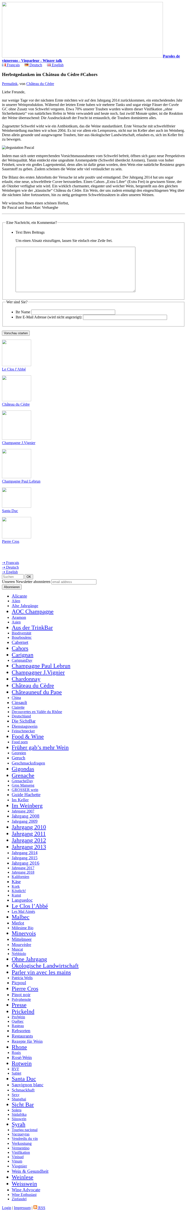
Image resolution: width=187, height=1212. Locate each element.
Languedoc (22, 900)
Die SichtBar (24, 721)
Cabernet (20, 642)
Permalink (10, 84)
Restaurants (22, 1036)
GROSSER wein (25, 790)
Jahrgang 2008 (25, 816)
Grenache (23, 775)
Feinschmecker (23, 731)
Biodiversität (21, 633)
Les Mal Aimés (23, 911)
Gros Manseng (23, 785)
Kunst (16, 895)
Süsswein (19, 1119)
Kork (16, 886)
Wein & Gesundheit (30, 1171)
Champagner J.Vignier (38, 672)
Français (13, 65)
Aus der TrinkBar (32, 627)
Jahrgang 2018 (23, 872)
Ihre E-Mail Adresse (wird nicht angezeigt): (49, 317)
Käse (16, 881)
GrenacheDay (22, 781)
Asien (16, 622)
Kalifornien (20, 877)
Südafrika (19, 1114)
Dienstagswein (24, 726)
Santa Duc (10, 511)
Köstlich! (19, 891)
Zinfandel (19, 1199)
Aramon (19, 617)
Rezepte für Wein (27, 1041)
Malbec (20, 917)
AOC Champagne (33, 611)
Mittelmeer (22, 939)
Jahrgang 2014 (24, 852)
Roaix (16, 1052)
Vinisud (18, 1157)
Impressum (22, 1208)
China (16, 698)
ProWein (18, 1017)
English (57, 65)
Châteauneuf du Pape (37, 692)
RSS (41, 1208)
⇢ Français (10, 563)
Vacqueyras (20, 1134)
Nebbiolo (19, 954)
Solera (16, 1110)
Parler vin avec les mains (41, 972)
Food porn (20, 742)
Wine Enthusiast (24, 1195)
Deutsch (35, 65)
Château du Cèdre (40, 84)
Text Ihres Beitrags (30, 232)
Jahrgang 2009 (24, 821)
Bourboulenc (22, 637)
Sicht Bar (23, 1104)
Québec (18, 1021)
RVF (15, 1069)
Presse (19, 1005)
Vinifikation (21, 1152)
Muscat (17, 949)
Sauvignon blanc (27, 1084)
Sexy (15, 1095)
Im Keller (20, 799)
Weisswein (24, 1184)
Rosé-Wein (22, 1057)
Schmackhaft (23, 1090)
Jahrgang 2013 (29, 847)
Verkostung (22, 1143)
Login (6, 1208)
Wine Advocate (26, 1189)
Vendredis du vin (25, 1138)
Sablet (16, 1073)
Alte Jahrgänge (25, 605)
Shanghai (19, 1099)
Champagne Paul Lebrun (21, 481)
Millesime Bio (22, 928)
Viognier (19, 1166)
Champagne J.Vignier (18, 443)
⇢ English (10, 572)
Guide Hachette (26, 794)
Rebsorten (21, 1030)
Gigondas (23, 769)
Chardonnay (26, 679)
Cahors (20, 648)
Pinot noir (21, 994)
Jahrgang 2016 (25, 863)
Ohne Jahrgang (29, 959)
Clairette (18, 707)
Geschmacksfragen (28, 763)
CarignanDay (22, 660)
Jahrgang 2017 (23, 868)
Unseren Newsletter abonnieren (26, 582)
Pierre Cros (10, 541)
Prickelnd (23, 1011)
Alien (16, 601)
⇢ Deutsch (10, 567)
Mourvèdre (21, 944)
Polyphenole (21, 999)
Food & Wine (28, 736)
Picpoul (19, 982)
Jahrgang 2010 (29, 827)
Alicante (19, 596)
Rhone (19, 1047)
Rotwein (22, 1063)
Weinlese (22, 1177)
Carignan (22, 655)
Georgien (19, 753)
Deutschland (21, 716)
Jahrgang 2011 (29, 833)
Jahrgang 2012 (29, 840)
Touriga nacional (24, 1130)
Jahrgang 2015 (24, 857)
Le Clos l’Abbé (14, 369)
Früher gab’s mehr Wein (40, 747)
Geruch (18, 757)
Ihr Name (23, 312)
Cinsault (19, 702)
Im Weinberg (27, 805)
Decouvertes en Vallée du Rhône (37, 712)
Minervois (24, 933)
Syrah (18, 1124)
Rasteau (18, 1026)
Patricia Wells (22, 978)
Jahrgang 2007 (23, 811)
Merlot (18, 923)
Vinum (17, 1161)
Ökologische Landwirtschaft (45, 966)
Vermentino (20, 1148)
